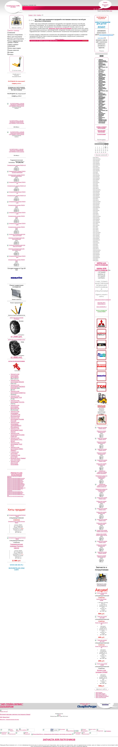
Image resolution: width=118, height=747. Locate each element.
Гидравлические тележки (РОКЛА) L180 (16, 217)
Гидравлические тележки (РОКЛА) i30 (16, 195)
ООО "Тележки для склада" (102, 696)
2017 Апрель (96, 225)
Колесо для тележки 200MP (101, 671)
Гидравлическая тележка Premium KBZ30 (16, 546)
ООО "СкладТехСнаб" (101, 697)
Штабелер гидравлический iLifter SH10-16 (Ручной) (17, 238)
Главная (105, 2)
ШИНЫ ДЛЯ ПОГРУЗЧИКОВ (101, 269)
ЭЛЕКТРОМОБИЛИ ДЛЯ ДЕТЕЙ (102, 23)
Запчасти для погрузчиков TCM (16, 396)
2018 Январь (96, 238)
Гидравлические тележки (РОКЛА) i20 (16, 165)
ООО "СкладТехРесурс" (101, 695)
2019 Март (95, 258)
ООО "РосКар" (99, 692)
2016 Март (95, 208)
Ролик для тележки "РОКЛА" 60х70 (101, 453)
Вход (105, 6)
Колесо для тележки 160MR (101, 600)
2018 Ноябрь (96, 253)
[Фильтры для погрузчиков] (101, 423)
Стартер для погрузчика (15, 452)
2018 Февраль (96, 239)
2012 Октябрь (96, 167)
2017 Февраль (96, 222)
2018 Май (95, 244)
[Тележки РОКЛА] (16, 67)
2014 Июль (95, 186)
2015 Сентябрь (97, 201)
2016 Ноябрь (96, 217)
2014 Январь (96, 179)
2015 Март (95, 198)
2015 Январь (96, 195)
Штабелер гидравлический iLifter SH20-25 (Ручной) (17, 249)
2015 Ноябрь (96, 204)
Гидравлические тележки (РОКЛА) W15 (16, 260)
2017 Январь (96, 220)
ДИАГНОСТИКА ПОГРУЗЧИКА (101, 131)
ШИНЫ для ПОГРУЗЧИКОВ (101, 264)
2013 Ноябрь (96, 176)
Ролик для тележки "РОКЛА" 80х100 (101, 556)
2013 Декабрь (96, 178)
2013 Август (96, 173)
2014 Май (95, 184)
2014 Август (96, 188)
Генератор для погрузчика (15, 455)
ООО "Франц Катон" (5, 717)
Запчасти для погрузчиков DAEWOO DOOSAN (18, 386)
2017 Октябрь (96, 233)
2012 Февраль (96, 164)
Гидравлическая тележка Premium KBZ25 (16, 522)
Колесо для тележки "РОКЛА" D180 (101, 464)
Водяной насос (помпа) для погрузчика (18, 459)
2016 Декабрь (96, 219)
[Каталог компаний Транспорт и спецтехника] (76, 731)
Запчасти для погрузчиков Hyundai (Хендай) (17, 419)
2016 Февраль (96, 207)
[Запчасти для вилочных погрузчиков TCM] (101, 391)
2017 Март (95, 223)
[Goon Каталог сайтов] (54, 731)
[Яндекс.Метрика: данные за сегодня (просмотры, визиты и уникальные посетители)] (4, 710)
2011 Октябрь (96, 160)
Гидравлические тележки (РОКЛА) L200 (16, 227)
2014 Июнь (95, 185)
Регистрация (105, 4)
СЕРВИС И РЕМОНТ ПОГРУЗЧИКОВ (101, 127)
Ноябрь (39, 15)
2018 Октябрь (96, 251)
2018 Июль (95, 247)
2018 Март (95, 241)
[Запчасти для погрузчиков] (101, 348)
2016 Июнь (95, 213)
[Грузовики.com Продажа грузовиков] (62, 731)
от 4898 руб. (16, 357)
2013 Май (95, 172)
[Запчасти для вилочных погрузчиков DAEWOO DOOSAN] (101, 359)
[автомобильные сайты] (92, 731)
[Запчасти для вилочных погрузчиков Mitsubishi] (101, 327)
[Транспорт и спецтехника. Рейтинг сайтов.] (75, 731)
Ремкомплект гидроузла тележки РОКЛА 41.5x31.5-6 (101, 490)
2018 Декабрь (96, 254)
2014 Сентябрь (97, 189)
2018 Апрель (96, 242)
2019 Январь (96, 256)
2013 (35, 15)
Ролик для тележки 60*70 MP (101, 623)
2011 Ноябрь (96, 161)
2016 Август (96, 214)
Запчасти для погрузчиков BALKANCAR (15, 407)
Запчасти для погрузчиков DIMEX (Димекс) (17, 449)
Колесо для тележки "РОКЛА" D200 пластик (101, 534)
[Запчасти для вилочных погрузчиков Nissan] (101, 338)
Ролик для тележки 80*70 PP (101, 647)
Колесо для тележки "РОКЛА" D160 (101, 523)
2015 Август (96, 200)
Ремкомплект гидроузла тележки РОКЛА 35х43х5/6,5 (101, 477)
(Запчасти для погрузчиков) (16, 474)
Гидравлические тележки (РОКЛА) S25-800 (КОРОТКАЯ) (16, 175)
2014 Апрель (96, 182)
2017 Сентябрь (97, 232)
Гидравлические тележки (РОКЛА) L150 (16, 206)
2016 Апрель (96, 210)
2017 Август (96, 231)
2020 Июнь (95, 260)
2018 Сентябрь (97, 250)
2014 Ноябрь (96, 192)
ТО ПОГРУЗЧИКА (101, 134)
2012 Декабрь (96, 170)
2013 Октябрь (96, 175)
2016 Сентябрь (97, 216)
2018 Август (96, 248)
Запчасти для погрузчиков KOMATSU (18, 392)
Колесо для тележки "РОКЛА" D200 (101, 513)
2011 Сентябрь (96, 159)
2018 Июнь (95, 245)
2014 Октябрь (96, 191)
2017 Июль (95, 229)
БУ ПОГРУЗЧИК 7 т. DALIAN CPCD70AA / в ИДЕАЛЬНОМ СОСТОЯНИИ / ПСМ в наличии (16, 150)
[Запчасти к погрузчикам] (101, 581)
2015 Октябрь (96, 203)
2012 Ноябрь (96, 169)
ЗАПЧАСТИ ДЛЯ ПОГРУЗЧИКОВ (59, 739)
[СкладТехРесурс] (87, 707)
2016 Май (95, 211)
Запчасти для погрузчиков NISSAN (17, 381)
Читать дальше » (59, 39)
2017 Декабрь (96, 236)
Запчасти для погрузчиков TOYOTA (17, 401)
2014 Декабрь (96, 194)
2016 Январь (96, 206)
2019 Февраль (96, 257)
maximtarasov (46, 40)
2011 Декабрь (96, 163)
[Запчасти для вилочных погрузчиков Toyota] (101, 370)
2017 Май (95, 226)
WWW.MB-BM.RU (16, 565)
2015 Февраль (96, 197)
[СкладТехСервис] (16, 26)
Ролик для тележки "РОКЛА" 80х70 (101, 431)
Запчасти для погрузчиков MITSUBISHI (15, 375)
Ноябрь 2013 (101, 142)
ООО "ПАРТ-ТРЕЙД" (100, 693)
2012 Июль (95, 166)
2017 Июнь (95, 228)
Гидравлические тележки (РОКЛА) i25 (16, 185)
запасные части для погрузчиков (60, 28)
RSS (111, 11)
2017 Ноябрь (96, 235)
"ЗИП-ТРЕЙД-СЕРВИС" (11, 704)
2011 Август (96, 157)
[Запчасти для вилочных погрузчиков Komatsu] (101, 380)
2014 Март (95, 181)
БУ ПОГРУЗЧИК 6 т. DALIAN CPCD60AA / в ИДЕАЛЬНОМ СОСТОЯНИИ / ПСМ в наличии (16, 122)
